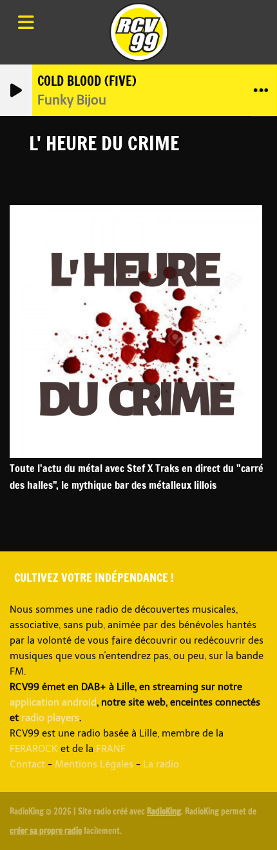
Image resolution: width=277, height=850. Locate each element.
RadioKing (164, 811)
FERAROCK (34, 749)
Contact (27, 764)
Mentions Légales (94, 764)
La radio (161, 764)
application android (53, 702)
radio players (50, 718)
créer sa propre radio (46, 830)
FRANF (111, 749)
